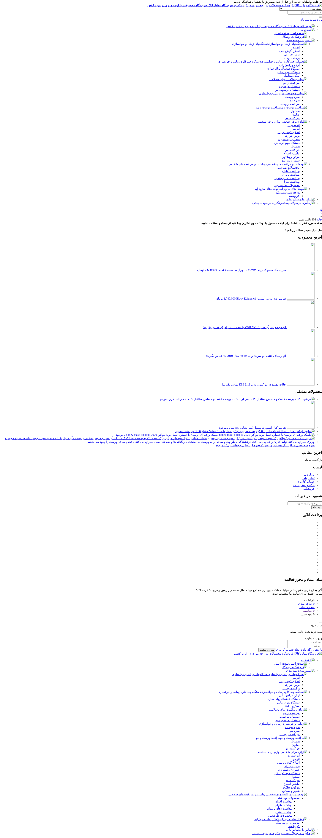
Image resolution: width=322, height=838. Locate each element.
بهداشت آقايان (291, 171)
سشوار (295, 111)
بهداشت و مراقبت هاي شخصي (247, 164)
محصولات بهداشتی (288, 167)
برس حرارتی (292, 54)
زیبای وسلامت (277, 79)
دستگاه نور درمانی (288, 72)
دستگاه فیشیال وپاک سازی (283, 68)
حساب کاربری (306, 481)
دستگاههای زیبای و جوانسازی (250, 43)
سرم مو (295, 100)
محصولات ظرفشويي (287, 185)
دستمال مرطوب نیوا (287, 89)
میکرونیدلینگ (292, 75)
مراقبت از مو (291, 82)
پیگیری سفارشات (304, 485)
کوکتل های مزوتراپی (266, 188)
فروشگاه (287, 36)
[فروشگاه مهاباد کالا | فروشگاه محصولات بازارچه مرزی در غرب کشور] (270, 26)
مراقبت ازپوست (290, 103)
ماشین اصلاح (292, 153)
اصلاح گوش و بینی (288, 132)
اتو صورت (294, 125)
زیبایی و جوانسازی (270, 93)
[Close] (320, 622)
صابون (296, 114)
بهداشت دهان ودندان (287, 178)
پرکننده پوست (291, 58)
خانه (303, 29)
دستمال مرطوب (289, 86)
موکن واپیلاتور (291, 157)
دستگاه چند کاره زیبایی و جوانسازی (239, 61)
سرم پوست (292, 96)
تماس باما (308, 478)
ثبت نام (317, 507)
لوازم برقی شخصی (268, 121)
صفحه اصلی (281, 33)
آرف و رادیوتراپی (289, 65)
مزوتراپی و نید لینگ (288, 192)
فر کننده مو (292, 118)
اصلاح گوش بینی (289, 50)
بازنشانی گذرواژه (311, 649)
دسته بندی (292, 40)
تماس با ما (292, 199)
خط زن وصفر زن (289, 139)
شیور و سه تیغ (291, 160)
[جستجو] (320, 17)
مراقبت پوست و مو (268, 107)
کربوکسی (294, 195)
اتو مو (296, 47)
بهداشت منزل (291, 181)
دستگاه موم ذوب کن (287, 142)
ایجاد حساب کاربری (288, 649)
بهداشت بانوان (291, 174)
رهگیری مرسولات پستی (267, 202)
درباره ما (309, 474)
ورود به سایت (267, 649)
